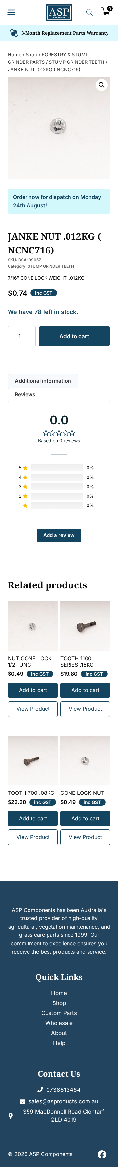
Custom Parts (59, 1013)
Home (59, 993)
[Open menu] (11, 12)
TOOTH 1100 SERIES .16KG (77, 661)
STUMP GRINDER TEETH (51, 266)
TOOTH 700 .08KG (31, 793)
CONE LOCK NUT (82, 793)
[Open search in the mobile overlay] (89, 12)
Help (59, 1043)
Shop (59, 1003)
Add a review (59, 535)
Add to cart (74, 336)
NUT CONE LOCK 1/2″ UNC (30, 661)
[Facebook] (101, 1154)
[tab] (43, 381)
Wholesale (59, 1023)
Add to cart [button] (33, 690)
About (59, 1033)
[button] (102, 85)
